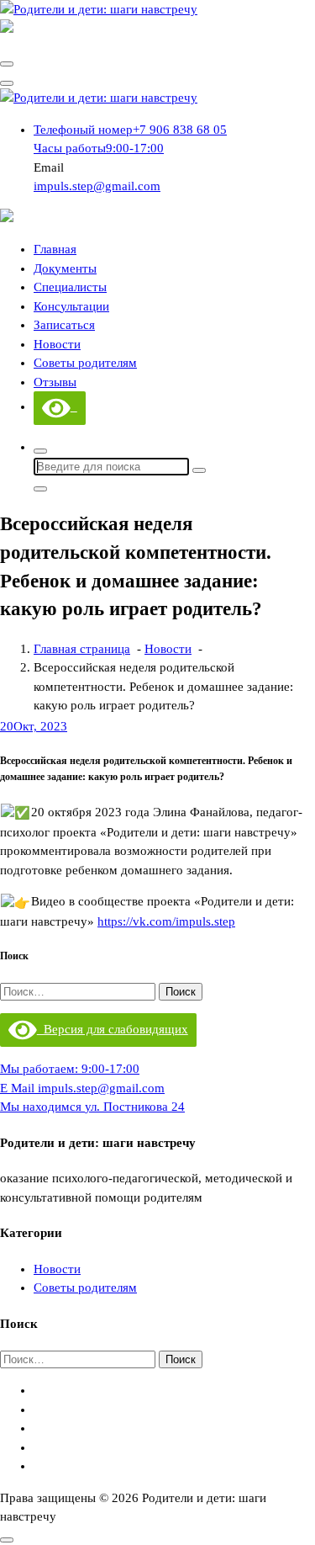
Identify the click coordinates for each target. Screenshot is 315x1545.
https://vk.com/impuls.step (166, 921)
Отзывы (55, 382)
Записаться (64, 325)
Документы (65, 268)
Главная (55, 249)
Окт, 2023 (33, 726)
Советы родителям (85, 362)
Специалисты (70, 287)
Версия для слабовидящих (112, 1029)
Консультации (71, 306)
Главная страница (82, 649)
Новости (57, 344)
